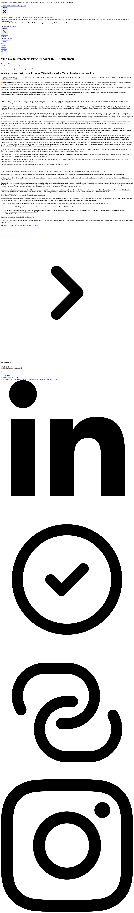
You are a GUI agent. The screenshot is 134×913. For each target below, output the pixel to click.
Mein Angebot (5, 40)
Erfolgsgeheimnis (6, 38)
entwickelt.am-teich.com (49, 379)
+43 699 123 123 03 (8, 376)
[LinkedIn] (67, 512)
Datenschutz (9, 379)
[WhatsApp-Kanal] (67, 778)
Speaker (3, 42)
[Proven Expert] (67, 645)
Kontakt (3, 50)
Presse (24, 379)
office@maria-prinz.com (10, 377)
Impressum (17, 379)
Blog (2, 43)
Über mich (4, 49)
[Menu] (2, 53)
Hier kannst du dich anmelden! (10, 26)
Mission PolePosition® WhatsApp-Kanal (13, 6)
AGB (2, 379)
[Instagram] (67, 911)
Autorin (3, 47)
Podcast (3, 45)
